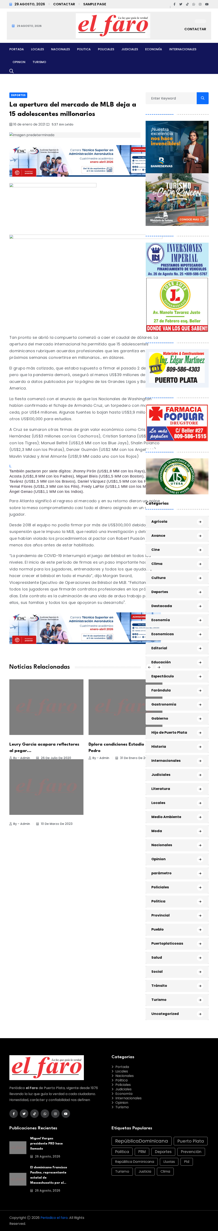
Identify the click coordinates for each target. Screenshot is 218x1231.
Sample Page (94, 4)
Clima (156, 563)
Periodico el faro (54, 1217)
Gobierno (159, 718)
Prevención (191, 1151)
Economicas (162, 634)
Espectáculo (162, 676)
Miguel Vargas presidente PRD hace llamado (46, 1143)
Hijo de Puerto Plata (169, 732)
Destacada (161, 605)
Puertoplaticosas (167, 943)
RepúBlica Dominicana (134, 1161)
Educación (161, 662)
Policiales (106, 49)
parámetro (161, 873)
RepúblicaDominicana (141, 1141)
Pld (186, 1161)
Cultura (158, 577)
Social (157, 971)
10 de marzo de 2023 (56, 824)
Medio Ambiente (166, 816)
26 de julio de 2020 (55, 758)
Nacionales (60, 49)
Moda (156, 830)
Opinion (19, 62)
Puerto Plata (190, 1141)
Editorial (159, 648)
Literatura (160, 788)
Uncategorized (165, 1013)
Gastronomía (163, 704)
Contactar (64, 4)
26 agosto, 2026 (47, 1156)
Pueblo (157, 929)
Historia (158, 746)
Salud (156, 957)
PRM (142, 1151)
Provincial (160, 915)
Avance (158, 535)
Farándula (161, 690)
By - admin (21, 758)
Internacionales (182, 49)
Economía (153, 49)
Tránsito (159, 985)
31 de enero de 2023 (135, 758)
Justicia (145, 1171)
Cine (155, 549)
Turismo (39, 62)
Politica (84, 49)
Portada (16, 49)
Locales (37, 49)
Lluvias (169, 1161)
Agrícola (159, 521)
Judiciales (129, 49)
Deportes (18, 95)
